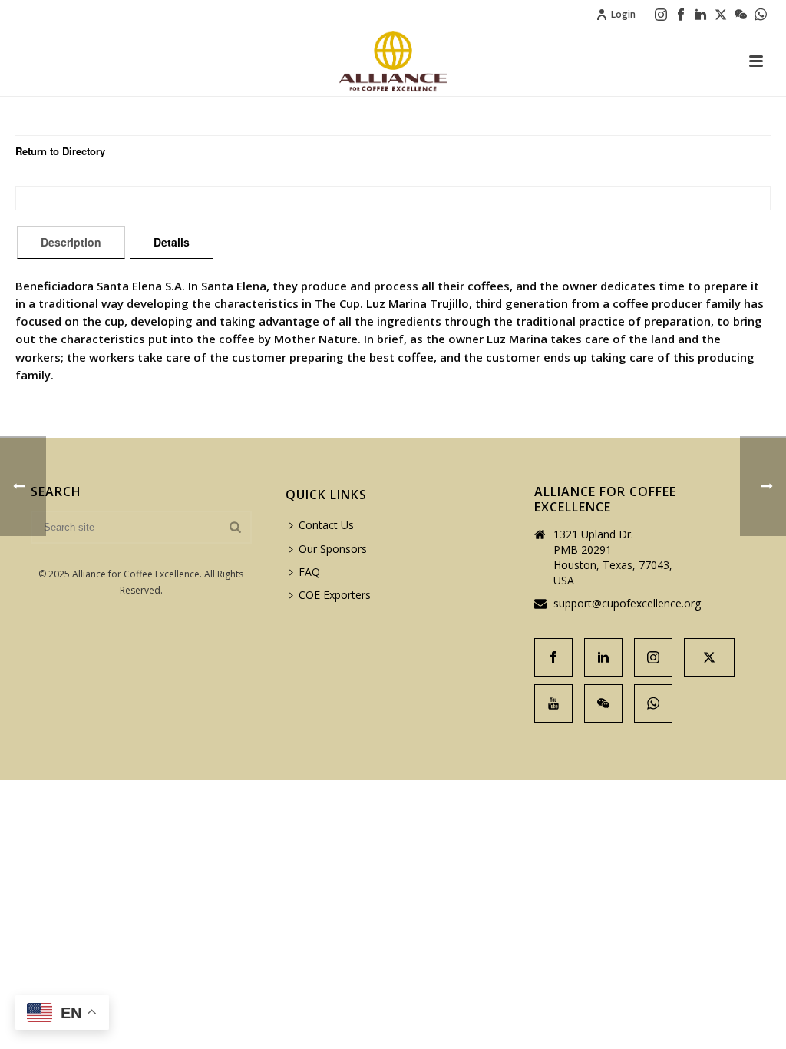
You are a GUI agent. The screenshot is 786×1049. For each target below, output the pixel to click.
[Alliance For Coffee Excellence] (393, 61)
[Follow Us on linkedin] (603, 657)
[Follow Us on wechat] (603, 703)
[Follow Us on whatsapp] (653, 703)
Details (172, 242)
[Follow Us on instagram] (653, 657)
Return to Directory (60, 151)
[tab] (71, 242)
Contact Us (326, 525)
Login (623, 14)
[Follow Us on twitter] (709, 657)
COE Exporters (335, 594)
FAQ (309, 571)
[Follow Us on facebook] (553, 657)
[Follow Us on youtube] (553, 703)
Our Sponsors (333, 548)
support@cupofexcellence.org (627, 604)
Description (71, 242)
